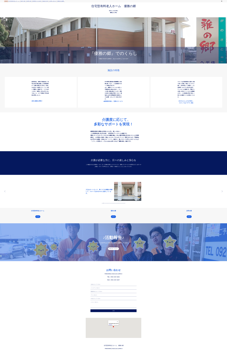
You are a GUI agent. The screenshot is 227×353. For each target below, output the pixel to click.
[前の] (4, 191)
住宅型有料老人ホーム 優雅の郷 (113, 6)
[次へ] (222, 191)
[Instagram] (221, 1)
